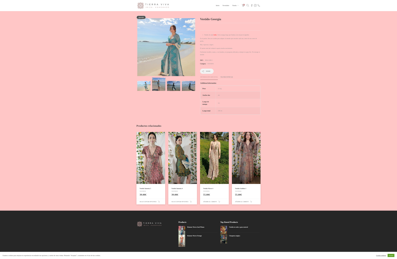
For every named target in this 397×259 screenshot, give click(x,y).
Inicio (217, 5)
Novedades (225, 5)
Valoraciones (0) (226, 77)
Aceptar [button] (391, 255)
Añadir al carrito (210, 201)
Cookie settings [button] (381, 255)
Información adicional (209, 77)
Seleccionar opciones (148, 201)
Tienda (234, 5)
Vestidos (210, 64)
